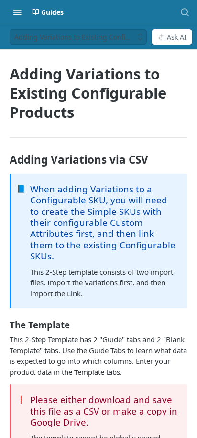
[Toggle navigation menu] (17, 12)
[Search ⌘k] (184, 12)
